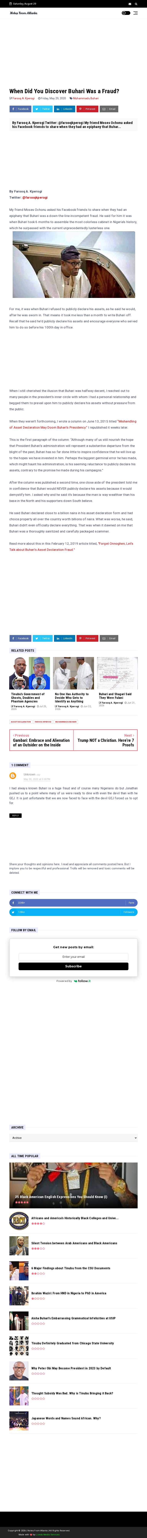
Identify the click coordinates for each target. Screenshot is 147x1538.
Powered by (64, 980)
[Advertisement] (73, 49)
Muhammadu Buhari (86, 98)
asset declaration (21, 722)
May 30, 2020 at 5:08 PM (37, 779)
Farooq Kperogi (43, 722)
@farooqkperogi (35, 197)
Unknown (29, 774)
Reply (15, 815)
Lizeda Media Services (48, 1534)
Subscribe (73, 966)
